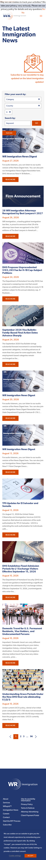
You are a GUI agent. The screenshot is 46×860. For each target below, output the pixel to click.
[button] (41, 15)
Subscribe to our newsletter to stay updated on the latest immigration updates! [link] (27, 78)
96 (31, 737)
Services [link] (6, 803)
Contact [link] (6, 817)
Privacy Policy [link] (27, 804)
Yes (43, 9)
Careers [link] (6, 814)
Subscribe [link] (7, 825)
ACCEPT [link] (30, 856)
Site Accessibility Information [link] (28, 800)
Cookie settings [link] (15, 856)
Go (36, 123)
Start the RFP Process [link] (11, 821)
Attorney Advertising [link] (29, 812)
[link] (33, 73)
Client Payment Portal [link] (30, 816)
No (23, 13)
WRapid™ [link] (7, 806)
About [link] (5, 799)
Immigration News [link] (10, 810)
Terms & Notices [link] (27, 808)
